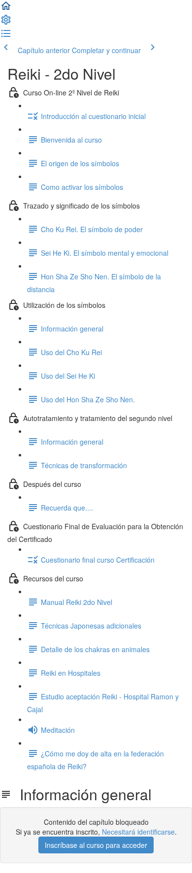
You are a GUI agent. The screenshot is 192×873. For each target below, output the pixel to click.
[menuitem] (6, 23)
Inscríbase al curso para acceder (96, 845)
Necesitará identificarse (138, 832)
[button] (6, 9)
